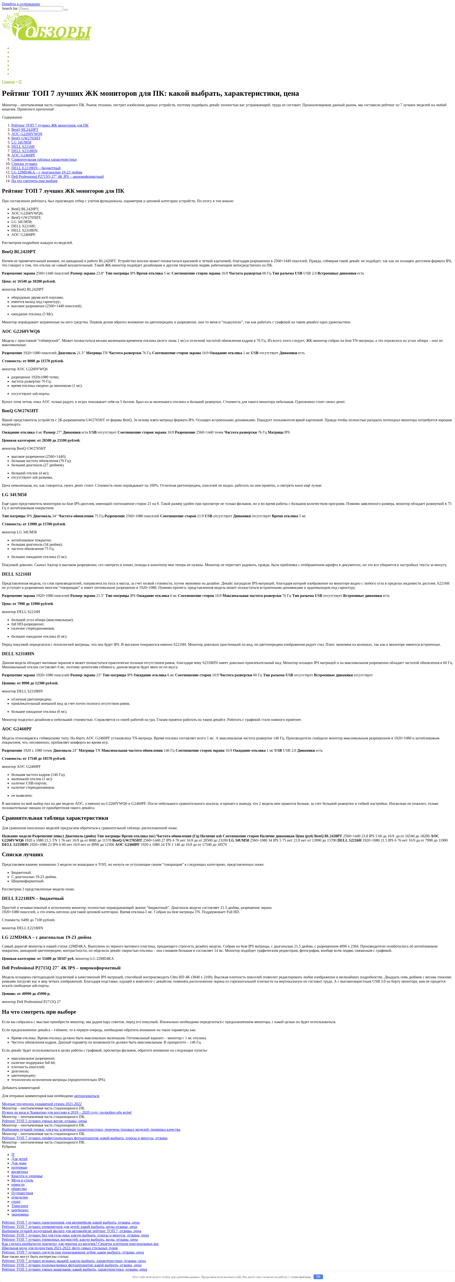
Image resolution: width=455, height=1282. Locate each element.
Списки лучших (24, 164)
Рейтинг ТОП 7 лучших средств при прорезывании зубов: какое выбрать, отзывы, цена (73, 1252)
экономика (20, 1214)
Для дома (18, 1163)
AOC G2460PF (23, 155)
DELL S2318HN (24, 151)
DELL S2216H (23, 147)
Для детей (19, 1159)
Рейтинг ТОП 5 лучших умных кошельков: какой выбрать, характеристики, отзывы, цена (74, 1269)
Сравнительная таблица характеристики (44, 159)
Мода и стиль (22, 1180)
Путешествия (22, 1193)
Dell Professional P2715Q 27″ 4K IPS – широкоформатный (57, 176)
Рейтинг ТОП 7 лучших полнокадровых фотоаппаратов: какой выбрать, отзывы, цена (71, 1265)
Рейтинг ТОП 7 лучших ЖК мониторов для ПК (50, 125)
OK (318, 1276)
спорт (16, 1202)
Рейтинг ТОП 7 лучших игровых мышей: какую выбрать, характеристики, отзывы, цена (74, 1261)
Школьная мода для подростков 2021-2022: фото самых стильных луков (60, 1248)
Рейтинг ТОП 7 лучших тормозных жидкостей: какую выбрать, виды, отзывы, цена (70, 1239)
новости (18, 1184)
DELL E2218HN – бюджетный (36, 168)
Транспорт (19, 1206)
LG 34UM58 (21, 142)
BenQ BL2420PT (24, 130)
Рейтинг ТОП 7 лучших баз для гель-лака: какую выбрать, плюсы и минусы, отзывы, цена (75, 1235)
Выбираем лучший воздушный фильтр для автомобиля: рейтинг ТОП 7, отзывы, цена (71, 1231)
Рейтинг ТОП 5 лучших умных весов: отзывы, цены (44, 1121)
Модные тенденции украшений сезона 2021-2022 (42, 1104)
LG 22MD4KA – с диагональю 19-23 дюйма (46, 172)
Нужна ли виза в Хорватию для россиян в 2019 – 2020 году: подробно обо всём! (67, 1112)
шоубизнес (20, 1210)
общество (19, 1189)
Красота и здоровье (27, 1176)
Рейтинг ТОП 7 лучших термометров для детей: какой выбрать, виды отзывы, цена (69, 1227)
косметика (19, 1172)
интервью (19, 1167)
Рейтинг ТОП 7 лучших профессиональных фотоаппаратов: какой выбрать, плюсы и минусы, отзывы (85, 1138)
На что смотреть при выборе (34, 181)
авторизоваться (86, 1096)
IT (13, 1155)
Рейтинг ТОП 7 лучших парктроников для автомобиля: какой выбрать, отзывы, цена (71, 1222)
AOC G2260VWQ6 (26, 134)
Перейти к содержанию (21, 4)
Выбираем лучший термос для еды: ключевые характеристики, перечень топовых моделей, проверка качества (91, 1129)
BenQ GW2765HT (26, 138)
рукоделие (19, 1197)
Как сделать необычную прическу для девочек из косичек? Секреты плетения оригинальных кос (80, 1244)
